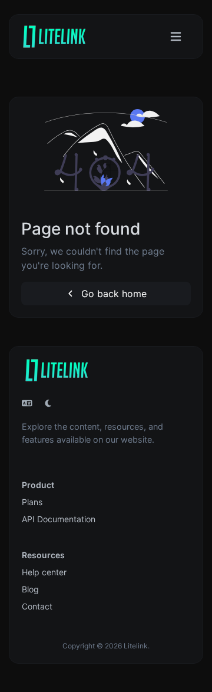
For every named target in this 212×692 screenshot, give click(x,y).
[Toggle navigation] (175, 36)
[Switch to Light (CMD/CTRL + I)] (48, 403)
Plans (32, 502)
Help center (44, 572)
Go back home (112, 293)
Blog (30, 589)
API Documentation (58, 519)
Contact (37, 606)
